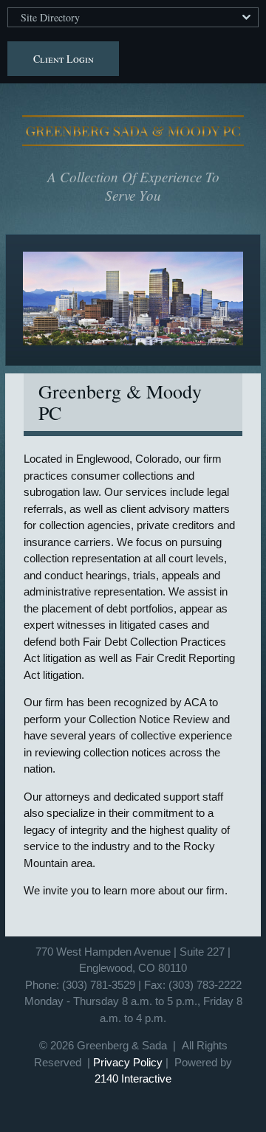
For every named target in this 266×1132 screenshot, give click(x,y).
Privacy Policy (128, 1062)
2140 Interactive (133, 1078)
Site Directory (50, 17)
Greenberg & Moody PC (133, 131)
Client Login (63, 59)
